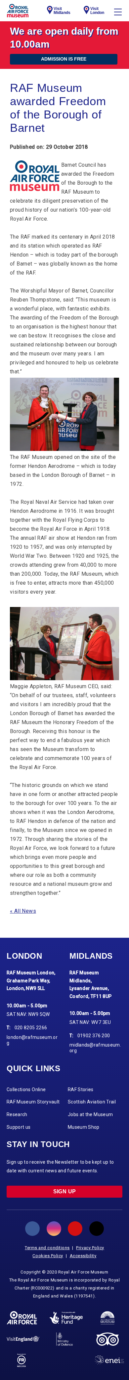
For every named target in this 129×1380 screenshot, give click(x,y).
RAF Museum (17, 11)
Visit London (97, 11)
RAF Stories (81, 1089)
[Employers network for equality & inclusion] (109, 1360)
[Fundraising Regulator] (21, 1360)
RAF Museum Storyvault (33, 1101)
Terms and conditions (47, 1247)
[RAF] (22, 1317)
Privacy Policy (90, 1247)
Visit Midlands (62, 11)
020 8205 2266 (31, 1027)
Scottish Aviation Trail (92, 1101)
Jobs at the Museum (90, 1114)
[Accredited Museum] (107, 1317)
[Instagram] (54, 1228)
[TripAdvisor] (107, 1339)
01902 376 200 (93, 1035)
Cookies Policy (47, 1255)
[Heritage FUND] (66, 1318)
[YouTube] (75, 1228)
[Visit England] (23, 1339)
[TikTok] (96, 1228)
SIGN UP (64, 1191)
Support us (19, 1127)
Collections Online (26, 1089)
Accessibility (83, 1255)
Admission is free (63, 59)
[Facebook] (32, 1228)
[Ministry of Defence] (64, 1339)
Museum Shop (84, 1127)
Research (17, 1114)
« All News (23, 911)
